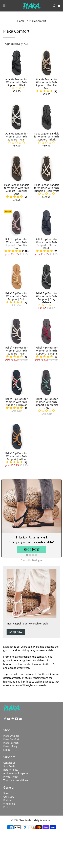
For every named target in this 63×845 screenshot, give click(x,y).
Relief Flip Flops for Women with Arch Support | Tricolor (16, 401)
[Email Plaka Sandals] (20, 719)
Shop (6, 793)
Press (6, 807)
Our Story (8, 796)
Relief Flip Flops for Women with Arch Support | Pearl (16, 350)
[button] (16, 88)
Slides (6, 749)
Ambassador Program (15, 773)
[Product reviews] (46, 142)
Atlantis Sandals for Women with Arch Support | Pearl (16, 136)
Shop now (15, 632)
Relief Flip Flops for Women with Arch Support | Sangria (46, 350)
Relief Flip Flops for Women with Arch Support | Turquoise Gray (46, 403)
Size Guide (9, 766)
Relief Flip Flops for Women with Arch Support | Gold (16, 296)
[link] (31, 518)
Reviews (7, 800)
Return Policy (10, 769)
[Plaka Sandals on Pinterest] (12, 719)
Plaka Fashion (11, 742)
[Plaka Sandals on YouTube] (8, 719)
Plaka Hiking (10, 746)
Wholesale (9, 803)
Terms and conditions (15, 780)
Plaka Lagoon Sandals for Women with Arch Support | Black (46, 136)
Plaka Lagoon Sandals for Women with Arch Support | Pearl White (46, 187)
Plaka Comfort (37, 21)
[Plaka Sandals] (31, 6)
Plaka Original (11, 735)
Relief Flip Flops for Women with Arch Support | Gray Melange (46, 298)
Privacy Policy (10, 776)
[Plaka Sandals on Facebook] (4, 719)
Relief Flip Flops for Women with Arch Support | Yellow (16, 456)
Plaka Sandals (25, 820)
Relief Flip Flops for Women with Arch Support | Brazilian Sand (16, 243)
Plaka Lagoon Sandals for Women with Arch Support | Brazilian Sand (16, 189)
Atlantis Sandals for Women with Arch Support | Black (16, 82)
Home (20, 21)
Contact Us (9, 762)
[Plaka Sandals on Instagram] (16, 719)
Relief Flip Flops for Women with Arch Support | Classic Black (46, 243)
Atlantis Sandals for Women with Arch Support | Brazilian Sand (46, 84)
